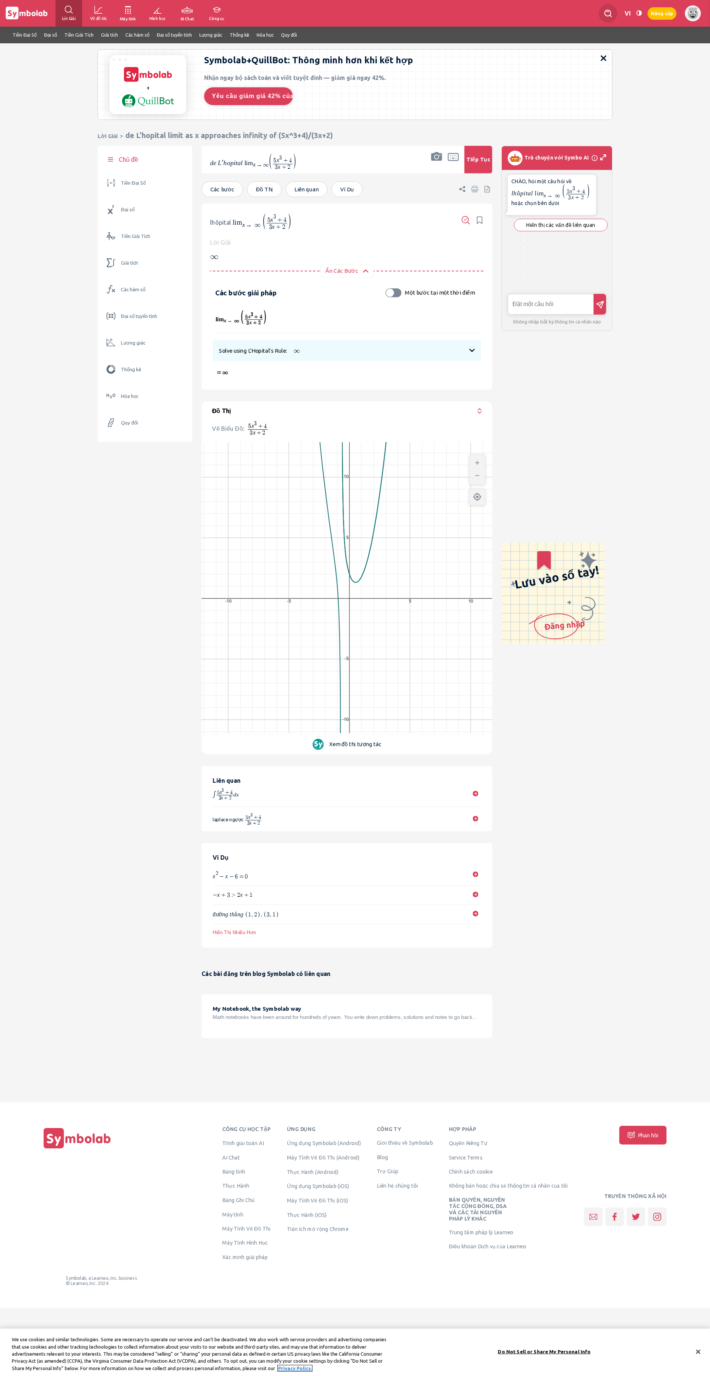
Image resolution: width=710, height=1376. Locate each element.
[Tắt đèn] (639, 13)
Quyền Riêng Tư (468, 1143)
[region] (355, 1352)
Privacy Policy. (295, 1368)
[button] (436, 164)
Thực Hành (235, 1186)
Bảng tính (233, 1171)
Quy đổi (129, 423)
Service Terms (466, 1158)
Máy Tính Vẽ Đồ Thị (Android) (323, 1158)
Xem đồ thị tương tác (355, 744)
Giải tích (129, 263)
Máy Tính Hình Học (245, 1243)
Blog (382, 1157)
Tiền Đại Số (133, 183)
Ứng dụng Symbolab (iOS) (318, 1186)
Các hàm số (133, 289)
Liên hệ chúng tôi (397, 1185)
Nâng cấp (662, 13)
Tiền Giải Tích (135, 236)
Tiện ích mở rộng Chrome (318, 1229)
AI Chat (231, 1158)
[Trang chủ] (77, 1148)
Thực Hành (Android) (313, 1172)
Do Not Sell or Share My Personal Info (544, 1351)
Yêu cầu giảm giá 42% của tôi (252, 96)
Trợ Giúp (387, 1171)
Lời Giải (108, 136)
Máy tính (232, 1214)
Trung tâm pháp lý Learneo (481, 1232)
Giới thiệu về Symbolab (405, 1143)
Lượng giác (133, 343)
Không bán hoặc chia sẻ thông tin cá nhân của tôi (508, 1185)
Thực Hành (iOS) (307, 1215)
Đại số (128, 209)
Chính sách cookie (471, 1171)
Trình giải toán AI (243, 1143)
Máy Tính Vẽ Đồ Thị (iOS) (317, 1201)
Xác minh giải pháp (245, 1257)
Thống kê (131, 369)
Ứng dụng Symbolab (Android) (324, 1143)
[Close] (698, 1352)
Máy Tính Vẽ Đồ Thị (246, 1228)
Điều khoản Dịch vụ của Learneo (487, 1246)
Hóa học (129, 396)
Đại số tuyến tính (139, 316)
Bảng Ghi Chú (238, 1200)
